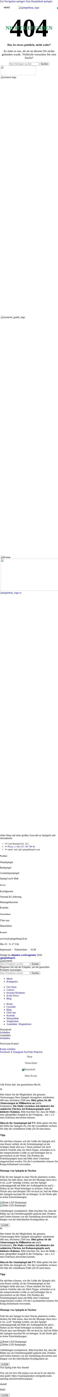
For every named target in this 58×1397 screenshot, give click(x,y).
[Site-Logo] (29, 7)
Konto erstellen (7, 1049)
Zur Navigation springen (13, 1)
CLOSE (4, 1225)
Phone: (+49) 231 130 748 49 (21, 846)
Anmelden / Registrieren (18, 1024)
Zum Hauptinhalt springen (39, 1)
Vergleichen (12, 1021)
